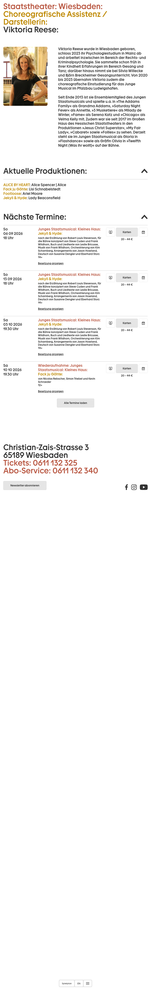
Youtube (144, 487)
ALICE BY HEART (16, 185)
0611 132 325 (55, 462)
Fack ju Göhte (15, 189)
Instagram (134, 487)
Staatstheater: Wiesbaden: (53, 6)
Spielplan (67, 983)
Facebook (126, 487)
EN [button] (78, 983)
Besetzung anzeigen (51, 263)
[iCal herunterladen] (143, 232)
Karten (127, 232)
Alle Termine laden (75, 403)
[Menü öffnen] (88, 983)
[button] (75, 171)
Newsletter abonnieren (24, 485)
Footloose (12, 193)
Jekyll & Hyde (15, 198)
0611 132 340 (75, 470)
